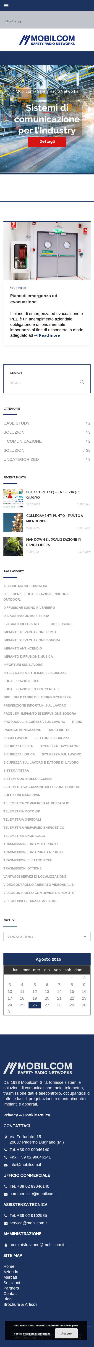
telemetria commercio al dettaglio (36, 803)
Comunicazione (49, 441)
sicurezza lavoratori (59, 746)
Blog (7, 1299)
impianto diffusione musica (28, 656)
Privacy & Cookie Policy (26, 1115)
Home (8, 1266)
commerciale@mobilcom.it (34, 1194)
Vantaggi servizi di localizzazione (34, 876)
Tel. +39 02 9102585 (28, 1215)
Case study (47, 423)
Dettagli (47, 141)
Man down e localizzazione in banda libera (53, 542)
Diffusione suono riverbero (29, 607)
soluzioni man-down (21, 795)
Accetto (66, 1333)
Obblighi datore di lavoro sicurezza (37, 697)
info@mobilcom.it (25, 1164)
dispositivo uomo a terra (26, 616)
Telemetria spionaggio (24, 836)
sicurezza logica (19, 754)
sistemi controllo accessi (27, 779)
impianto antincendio (22, 648)
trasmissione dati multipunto (30, 844)
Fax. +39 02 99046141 (30, 1157)
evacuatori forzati (21, 624)
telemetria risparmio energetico (33, 827)
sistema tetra (16, 770)
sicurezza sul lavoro (61, 754)
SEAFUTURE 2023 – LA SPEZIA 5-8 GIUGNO (53, 494)
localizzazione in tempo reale (31, 689)
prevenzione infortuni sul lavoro (34, 705)
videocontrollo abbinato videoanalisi (39, 884)
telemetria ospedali (22, 819)
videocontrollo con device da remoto (39, 893)
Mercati (10, 1277)
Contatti (10, 1293)
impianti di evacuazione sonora (31, 640)
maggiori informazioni (36, 1333)
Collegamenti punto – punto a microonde (54, 518)
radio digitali (60, 730)
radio (77, 722)
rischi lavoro (16, 738)
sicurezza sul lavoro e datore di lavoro (41, 762)
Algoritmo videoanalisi (25, 586)
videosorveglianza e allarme (30, 901)
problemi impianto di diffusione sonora (39, 713)
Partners (11, 1288)
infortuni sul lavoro (23, 664)
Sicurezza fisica (18, 746)
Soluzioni (18, 288)
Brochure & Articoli (20, 1304)
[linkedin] (19, 21)
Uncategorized (47, 459)
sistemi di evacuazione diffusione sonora (41, 787)
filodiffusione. (59, 624)
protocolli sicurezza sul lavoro (34, 722)
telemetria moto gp (21, 811)
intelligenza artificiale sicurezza (35, 673)
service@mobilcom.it (28, 1223)
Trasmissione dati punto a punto (33, 852)
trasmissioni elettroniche (27, 860)
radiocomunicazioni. (22, 730)
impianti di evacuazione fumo (29, 632)
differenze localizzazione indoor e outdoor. (36, 596)
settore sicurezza (52, 738)
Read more (49, 335)
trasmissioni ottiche (22, 868)
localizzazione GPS (21, 681)
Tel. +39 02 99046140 (29, 1149)
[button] (47, 936)
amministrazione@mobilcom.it (37, 1244)
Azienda (10, 1272)
